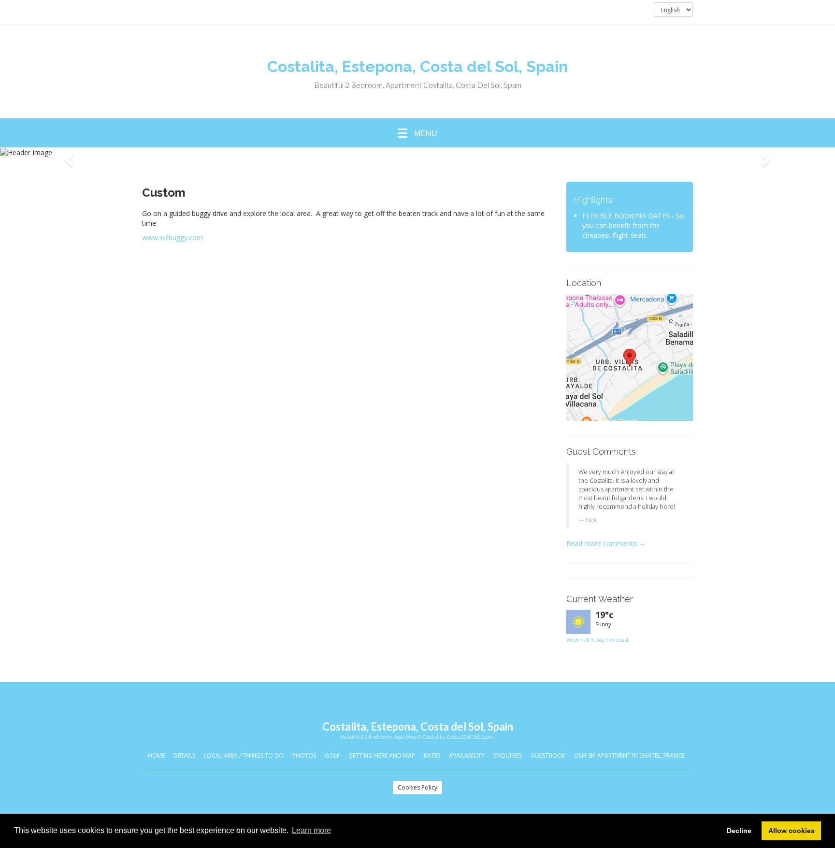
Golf (332, 755)
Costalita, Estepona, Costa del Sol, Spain (417, 66)
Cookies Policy (417, 787)
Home (156, 755)
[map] (629, 357)
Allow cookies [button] (791, 830)
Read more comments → (606, 543)
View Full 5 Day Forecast (597, 639)
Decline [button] (739, 830)
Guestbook (548, 755)
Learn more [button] (311, 830)
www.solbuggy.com (172, 237)
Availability (467, 755)
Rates (432, 755)
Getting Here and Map (381, 755)
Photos (304, 755)
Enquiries (507, 755)
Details (184, 755)
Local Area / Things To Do (244, 755)
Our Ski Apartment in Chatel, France (629, 755)
